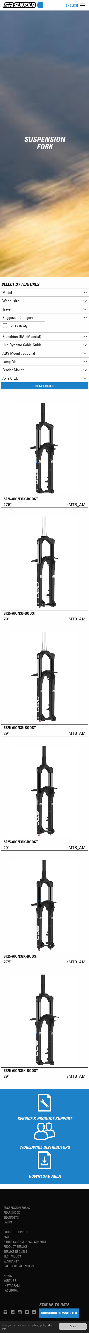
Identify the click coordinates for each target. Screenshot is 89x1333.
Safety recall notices (20, 1266)
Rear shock (12, 1212)
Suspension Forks (17, 1208)
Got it (73, 1326)
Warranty (11, 1261)
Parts (8, 1222)
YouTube (10, 1280)
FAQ (6, 1237)
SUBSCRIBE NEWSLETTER (59, 1313)
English (72, 5)
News (8, 1276)
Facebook (11, 1290)
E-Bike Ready (18, 326)
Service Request (15, 1251)
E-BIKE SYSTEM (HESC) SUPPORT (25, 1242)
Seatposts (11, 1217)
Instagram (12, 1285)
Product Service (16, 1246)
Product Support (16, 1232)
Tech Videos (12, 1256)
